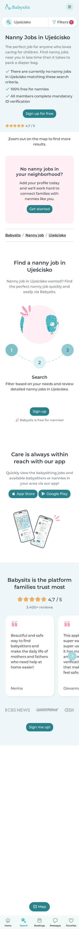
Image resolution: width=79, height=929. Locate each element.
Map (42, 907)
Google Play (57, 494)
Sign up (39, 411)
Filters (64, 22)
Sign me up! (39, 727)
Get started (39, 209)
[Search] (8, 22)
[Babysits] (17, 7)
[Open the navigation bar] (69, 7)
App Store (25, 494)
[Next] (72, 655)
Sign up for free (39, 113)
